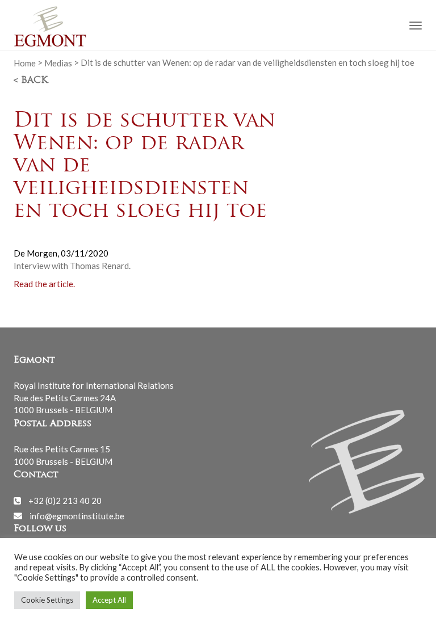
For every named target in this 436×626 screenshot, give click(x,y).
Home (25, 62)
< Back (31, 80)
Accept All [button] (109, 599)
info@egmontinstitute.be (77, 515)
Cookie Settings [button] (47, 599)
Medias (58, 62)
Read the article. (44, 284)
